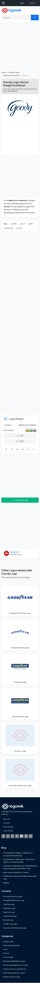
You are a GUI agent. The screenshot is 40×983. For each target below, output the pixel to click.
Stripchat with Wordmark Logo (14, 928)
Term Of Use (8, 831)
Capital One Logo (10, 916)
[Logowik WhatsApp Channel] (31, 836)
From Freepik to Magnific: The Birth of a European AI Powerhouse (17, 854)
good (22, 224)
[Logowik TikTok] (26, 836)
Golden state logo (10, 924)
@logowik (14, 552)
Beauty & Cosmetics (12, 75)
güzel (30, 224)
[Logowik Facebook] (3, 836)
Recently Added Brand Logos (14, 961)
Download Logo (21, 500)
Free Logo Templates (11, 945)
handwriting (8, 228)
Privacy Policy (8, 827)
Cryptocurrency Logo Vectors (14, 969)
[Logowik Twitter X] (8, 836)
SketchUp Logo (9, 908)
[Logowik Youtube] (22, 836)
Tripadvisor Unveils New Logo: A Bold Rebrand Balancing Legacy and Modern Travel (20, 867)
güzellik (14, 224)
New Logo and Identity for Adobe (15, 872)
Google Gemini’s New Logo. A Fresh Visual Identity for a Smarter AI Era (18, 860)
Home (3, 72)
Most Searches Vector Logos (14, 973)
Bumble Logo (8, 920)
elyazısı (19, 228)
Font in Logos (8, 957)
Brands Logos (14, 72)
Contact (6, 823)
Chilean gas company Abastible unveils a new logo (20, 877)
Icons (5, 949)
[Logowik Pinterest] (17, 836)
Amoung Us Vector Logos (12, 896)
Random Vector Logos (11, 977)
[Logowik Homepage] (11, 10)
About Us (6, 819)
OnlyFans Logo (9, 904)
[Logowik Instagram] (12, 836)
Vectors (6, 953)
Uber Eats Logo (9, 912)
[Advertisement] (20, 48)
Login (22, 3)
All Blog (6, 883)
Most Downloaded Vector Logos (15, 965)
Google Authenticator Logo (13, 900)
